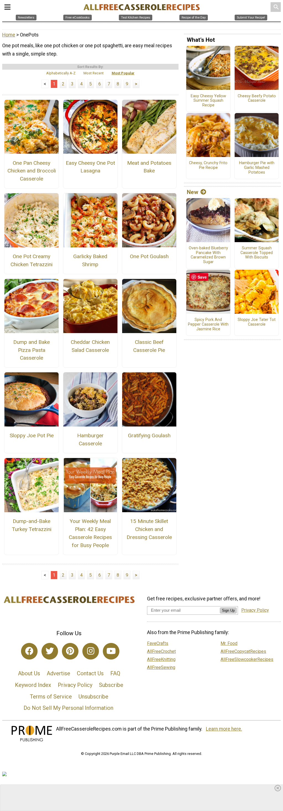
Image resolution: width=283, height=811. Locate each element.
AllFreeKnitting (161, 659)
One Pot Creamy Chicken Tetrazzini (32, 260)
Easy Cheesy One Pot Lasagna (90, 167)
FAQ (115, 673)
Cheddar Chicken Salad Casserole (90, 346)
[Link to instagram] (90, 651)
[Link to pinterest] (70, 651)
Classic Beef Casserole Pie (149, 346)
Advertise (58, 673)
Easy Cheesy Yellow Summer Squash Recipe (208, 101)
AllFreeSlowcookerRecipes (247, 659)
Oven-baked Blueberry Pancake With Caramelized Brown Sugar (208, 255)
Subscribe (111, 685)
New (192, 192)
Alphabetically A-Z (60, 73)
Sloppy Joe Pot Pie (32, 435)
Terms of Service (51, 696)
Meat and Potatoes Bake (149, 167)
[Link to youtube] (111, 651)
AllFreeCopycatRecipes (243, 651)
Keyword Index (33, 685)
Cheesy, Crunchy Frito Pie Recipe (208, 165)
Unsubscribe (93, 696)
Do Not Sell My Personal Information (68, 708)
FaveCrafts (157, 643)
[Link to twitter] (49, 651)
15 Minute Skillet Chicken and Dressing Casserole (149, 529)
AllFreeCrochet (161, 651)
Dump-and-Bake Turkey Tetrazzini (31, 525)
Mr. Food (229, 643)
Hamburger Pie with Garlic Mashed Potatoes (256, 167)
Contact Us (90, 673)
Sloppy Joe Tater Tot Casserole (257, 322)
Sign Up (228, 610)
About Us (29, 673)
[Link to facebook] (29, 651)
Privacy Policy (75, 685)
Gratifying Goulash (149, 435)
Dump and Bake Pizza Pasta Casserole (31, 350)
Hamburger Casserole (90, 439)
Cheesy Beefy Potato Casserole (257, 98)
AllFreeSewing (161, 667)
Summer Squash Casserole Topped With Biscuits (256, 253)
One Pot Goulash (149, 256)
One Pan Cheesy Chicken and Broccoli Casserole (31, 171)
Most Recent (93, 73)
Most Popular (123, 73)
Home (8, 35)
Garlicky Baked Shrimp (90, 260)
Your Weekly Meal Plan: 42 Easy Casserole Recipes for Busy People (90, 533)
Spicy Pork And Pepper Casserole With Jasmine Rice (208, 324)
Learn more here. (224, 729)
